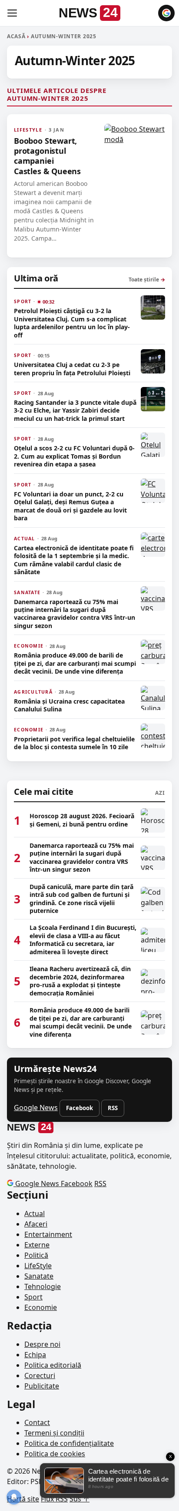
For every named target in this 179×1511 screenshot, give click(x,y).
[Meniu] (12, 13)
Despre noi (42, 1344)
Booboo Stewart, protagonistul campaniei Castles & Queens (47, 156)
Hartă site (23, 1499)
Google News (36, 1107)
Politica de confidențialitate (69, 1443)
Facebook (79, 1108)
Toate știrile (147, 279)
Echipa (35, 1354)
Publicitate (41, 1386)
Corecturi (39, 1375)
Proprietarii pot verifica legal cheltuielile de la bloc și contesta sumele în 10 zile (74, 743)
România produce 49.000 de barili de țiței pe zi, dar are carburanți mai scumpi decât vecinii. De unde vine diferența (75, 663)
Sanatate (38, 1276)
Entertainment (48, 1234)
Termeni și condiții (54, 1433)
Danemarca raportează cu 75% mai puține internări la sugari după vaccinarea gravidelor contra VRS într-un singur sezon (74, 614)
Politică (36, 1255)
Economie (40, 1307)
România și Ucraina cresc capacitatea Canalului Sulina (69, 705)
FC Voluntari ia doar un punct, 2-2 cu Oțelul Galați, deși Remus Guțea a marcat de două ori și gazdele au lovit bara (70, 506)
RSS (113, 1108)
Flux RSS (54, 1499)
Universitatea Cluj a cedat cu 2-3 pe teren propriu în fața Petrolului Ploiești (72, 369)
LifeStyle (38, 1265)
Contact (37, 1422)
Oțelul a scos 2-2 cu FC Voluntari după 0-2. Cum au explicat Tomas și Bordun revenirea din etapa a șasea (74, 456)
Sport (33, 1297)
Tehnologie (42, 1286)
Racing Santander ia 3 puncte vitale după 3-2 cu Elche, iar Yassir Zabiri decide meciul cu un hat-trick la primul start (75, 411)
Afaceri (35, 1224)
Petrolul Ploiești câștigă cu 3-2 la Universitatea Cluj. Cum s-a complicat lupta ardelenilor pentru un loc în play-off (72, 323)
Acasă (16, 36)
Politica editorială (52, 1365)
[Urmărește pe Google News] (166, 13)
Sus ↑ (80, 1499)
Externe (37, 1245)
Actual (34, 1213)
